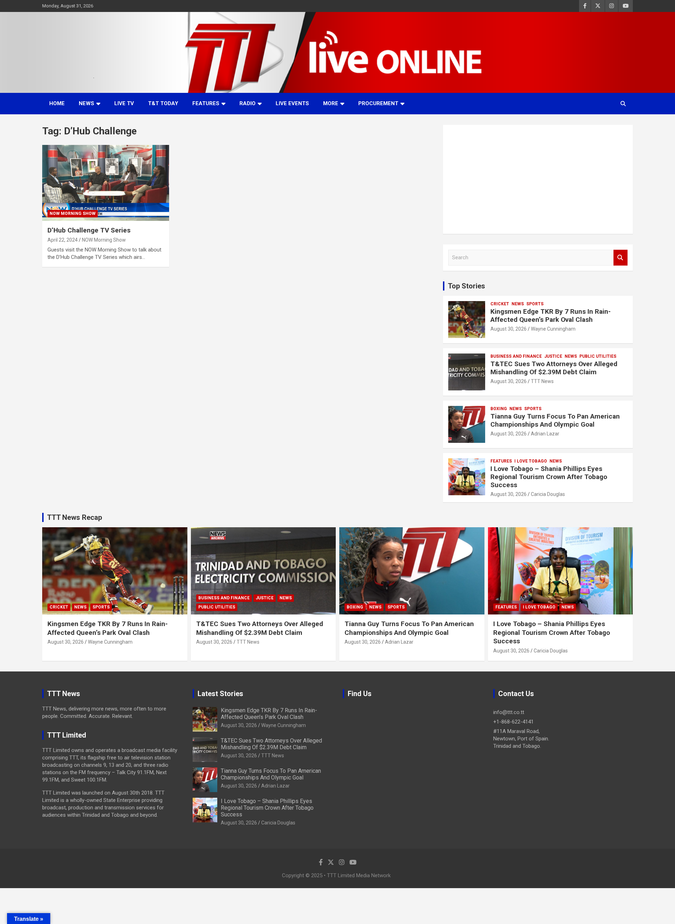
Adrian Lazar (545, 433)
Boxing (498, 408)
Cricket (499, 303)
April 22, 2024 (62, 240)
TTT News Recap (74, 517)
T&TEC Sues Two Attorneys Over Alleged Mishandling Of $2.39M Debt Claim (553, 368)
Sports (535, 303)
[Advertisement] (538, 179)
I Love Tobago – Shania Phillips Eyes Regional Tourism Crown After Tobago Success (548, 477)
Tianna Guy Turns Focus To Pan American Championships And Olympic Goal (555, 420)
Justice (553, 356)
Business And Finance (516, 356)
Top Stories (466, 286)
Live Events (292, 103)
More (330, 103)
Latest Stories (220, 693)
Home (57, 103)
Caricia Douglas (548, 494)
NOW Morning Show (73, 213)
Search (620, 258)
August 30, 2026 (508, 329)
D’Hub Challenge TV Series (88, 230)
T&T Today (163, 103)
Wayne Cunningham (553, 329)
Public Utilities (597, 356)
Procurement (378, 103)
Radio (247, 103)
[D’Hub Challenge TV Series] (105, 183)
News (86, 103)
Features (205, 103)
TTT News (542, 381)
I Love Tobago (530, 461)
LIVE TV (124, 103)
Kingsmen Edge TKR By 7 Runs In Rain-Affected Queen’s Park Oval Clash (550, 315)
